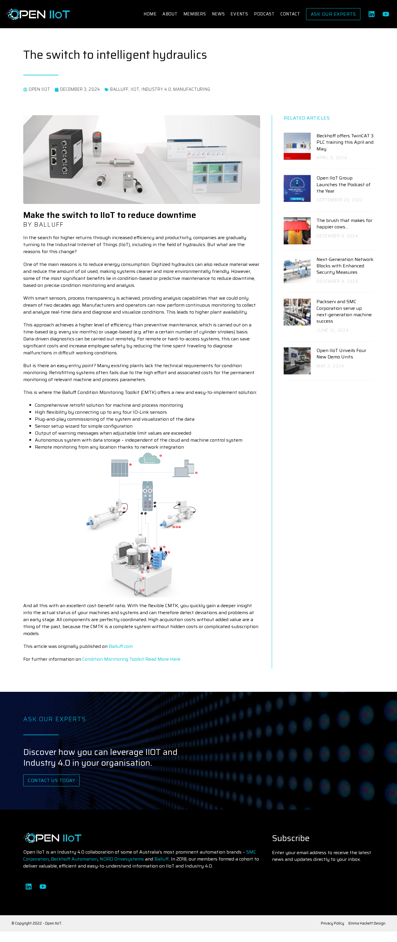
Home (150, 14)
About (170, 14)
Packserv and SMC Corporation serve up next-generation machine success (344, 311)
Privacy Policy (332, 923)
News (218, 14)
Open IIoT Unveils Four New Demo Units (341, 353)
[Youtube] (385, 14)
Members (194, 14)
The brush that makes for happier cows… (344, 223)
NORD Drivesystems (122, 859)
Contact (290, 14)
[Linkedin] (371, 14)
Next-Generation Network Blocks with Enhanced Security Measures (344, 266)
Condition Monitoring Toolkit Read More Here (131, 659)
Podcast (264, 14)
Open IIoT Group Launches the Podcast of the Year (343, 184)
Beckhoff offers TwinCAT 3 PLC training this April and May (344, 142)
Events (239, 14)
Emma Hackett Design (366, 923)
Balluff (161, 859)
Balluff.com (121, 646)
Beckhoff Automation (74, 859)
